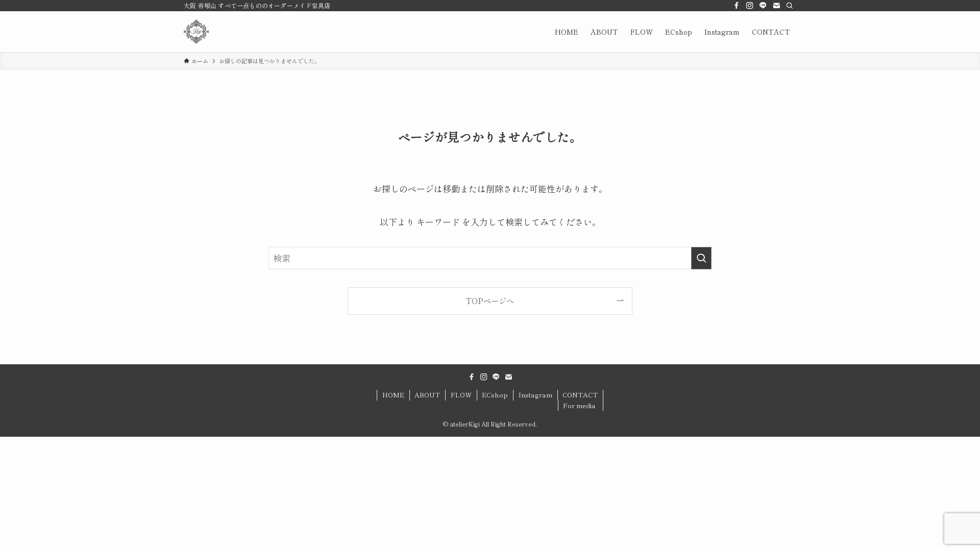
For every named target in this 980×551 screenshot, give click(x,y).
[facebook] (736, 5)
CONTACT (580, 394)
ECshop (495, 394)
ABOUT (427, 394)
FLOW (461, 394)
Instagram (535, 394)
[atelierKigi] (196, 31)
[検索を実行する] (701, 258)
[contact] (776, 5)
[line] (763, 5)
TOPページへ (490, 300)
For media (579, 405)
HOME (393, 394)
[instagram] (749, 5)
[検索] (789, 5)
